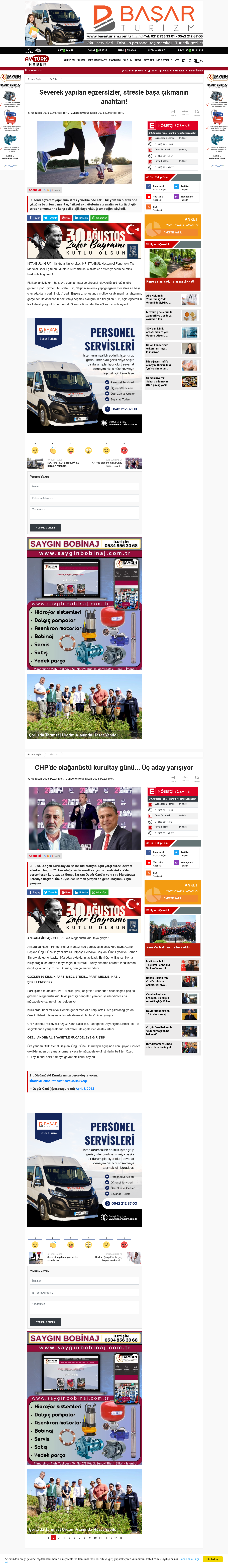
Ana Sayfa (36, 79)
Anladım (213, 1559)
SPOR (138, 60)
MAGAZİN (162, 60)
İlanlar (199, 70)
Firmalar (190, 70)
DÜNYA (175, 60)
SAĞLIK (127, 60)
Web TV (142, 70)
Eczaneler (178, 70)
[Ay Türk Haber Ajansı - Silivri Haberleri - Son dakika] (37, 60)
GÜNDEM (69, 60)
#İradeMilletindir (41, 1081)
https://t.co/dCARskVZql (70, 1081)
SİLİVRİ (81, 60)
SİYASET (149, 60)
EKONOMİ (115, 60)
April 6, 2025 (85, 1088)
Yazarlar (129, 70)
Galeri (154, 70)
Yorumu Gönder (45, 527)
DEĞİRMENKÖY (97, 60)
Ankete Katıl (173, 232)
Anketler (167, 70)
